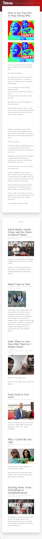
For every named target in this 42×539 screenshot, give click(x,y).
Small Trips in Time (19, 284)
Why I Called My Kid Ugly (19, 440)
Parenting (29, 286)
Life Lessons (24, 237)
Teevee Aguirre (12, 237)
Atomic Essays (16, 350)
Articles (19, 237)
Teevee (10, 399)
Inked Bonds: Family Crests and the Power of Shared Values (20, 232)
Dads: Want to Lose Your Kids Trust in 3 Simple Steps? (19, 344)
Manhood (29, 237)
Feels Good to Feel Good (18, 395)
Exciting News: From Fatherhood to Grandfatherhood (19, 490)
